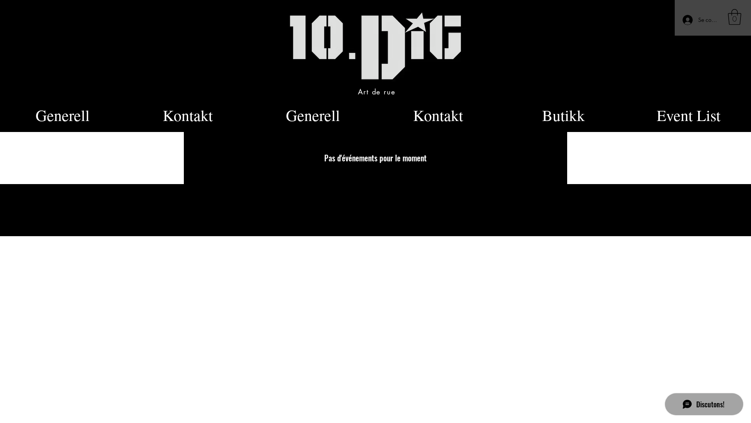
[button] (734, 17)
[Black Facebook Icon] (467, 202)
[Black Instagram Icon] (480, 202)
